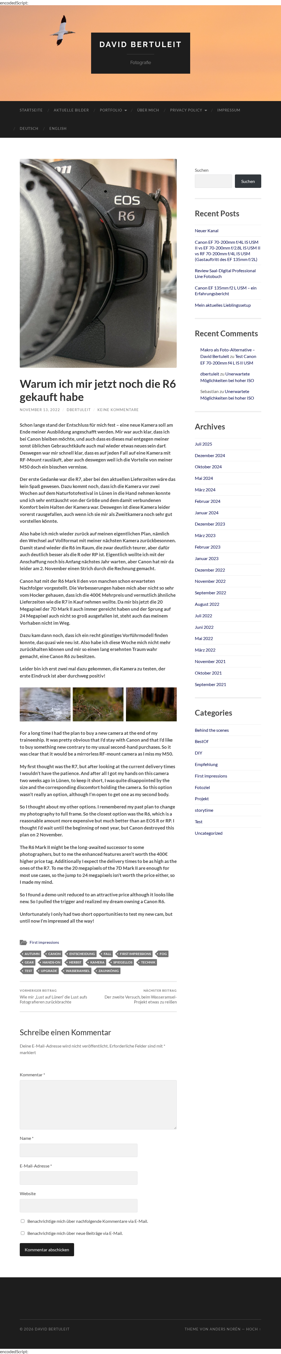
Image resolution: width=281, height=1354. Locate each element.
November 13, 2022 (40, 410)
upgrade (49, 971)
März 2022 (205, 649)
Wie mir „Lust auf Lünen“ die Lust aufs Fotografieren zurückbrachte (53, 996)
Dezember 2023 (210, 523)
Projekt (202, 798)
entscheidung (82, 954)
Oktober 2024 (208, 466)
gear (29, 962)
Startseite (31, 110)
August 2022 (207, 604)
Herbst (75, 962)
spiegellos (122, 962)
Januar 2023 (206, 558)
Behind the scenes (212, 730)
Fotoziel (202, 787)
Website (28, 1193)
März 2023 (205, 535)
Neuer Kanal (206, 230)
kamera (97, 962)
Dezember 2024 (210, 455)
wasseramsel (78, 971)
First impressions (44, 942)
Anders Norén (225, 1329)
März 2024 (205, 489)
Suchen (202, 170)
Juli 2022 (203, 615)
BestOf (201, 741)
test (28, 971)
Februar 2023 (207, 546)
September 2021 (210, 684)
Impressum (228, 110)
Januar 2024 (206, 512)
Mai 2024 (204, 478)
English (58, 128)
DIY (198, 752)
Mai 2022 (204, 638)
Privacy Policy (186, 110)
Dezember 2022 (210, 569)
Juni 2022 (204, 627)
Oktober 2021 (208, 672)
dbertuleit (79, 410)
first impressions (135, 954)
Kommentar (32, 1074)
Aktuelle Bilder (71, 110)
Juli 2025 (203, 443)
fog (163, 954)
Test (199, 821)
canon (54, 954)
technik (148, 962)
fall (107, 954)
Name (26, 1138)
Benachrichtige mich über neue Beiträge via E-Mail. (75, 1233)
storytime (204, 810)
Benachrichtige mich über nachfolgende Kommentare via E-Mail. (87, 1221)
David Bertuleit (140, 44)
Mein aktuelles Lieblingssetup (223, 305)
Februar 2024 (207, 501)
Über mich (148, 110)
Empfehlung (206, 764)
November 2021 (210, 661)
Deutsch (29, 128)
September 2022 (210, 592)
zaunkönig (109, 971)
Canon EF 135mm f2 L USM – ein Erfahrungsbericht (226, 290)
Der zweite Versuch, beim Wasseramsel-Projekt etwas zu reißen (141, 996)
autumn (32, 954)
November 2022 (210, 581)
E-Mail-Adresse (36, 1165)
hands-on (51, 962)
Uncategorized (209, 833)
